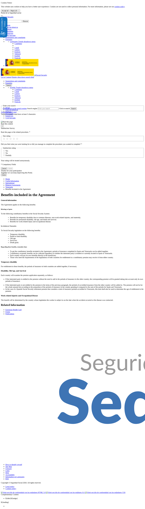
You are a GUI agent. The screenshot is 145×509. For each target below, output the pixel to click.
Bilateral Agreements (12, 185)
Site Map (8, 467)
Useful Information (12, 181)
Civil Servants (10, 35)
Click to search (64, 108)
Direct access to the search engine (15, 108)
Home (7, 25)
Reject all (14, 11)
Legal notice (9, 487)
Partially (8, 155)
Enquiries (8, 39)
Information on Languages (14, 477)
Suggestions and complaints (15, 37)
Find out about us (11, 27)
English (21, 87)
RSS (7, 479)
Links (7, 471)
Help (7, 473)
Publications (9, 314)
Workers (8, 29)
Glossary (8, 469)
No (7, 153)
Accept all (5, 11)
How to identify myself (13, 465)
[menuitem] (74, 506)
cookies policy (119, 7)
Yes (6, 151)
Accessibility (10, 475)
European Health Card (13, 310)
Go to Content (6, 77)
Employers (9, 33)
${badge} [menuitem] (11, 498)
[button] (72, 123)
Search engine (32, 108)
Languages (22, 42)
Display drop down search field (23, 77)
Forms (7, 312)
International (9, 183)
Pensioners (9, 31)
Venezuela (9, 187)
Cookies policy (10, 489)
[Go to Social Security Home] (7, 17)
